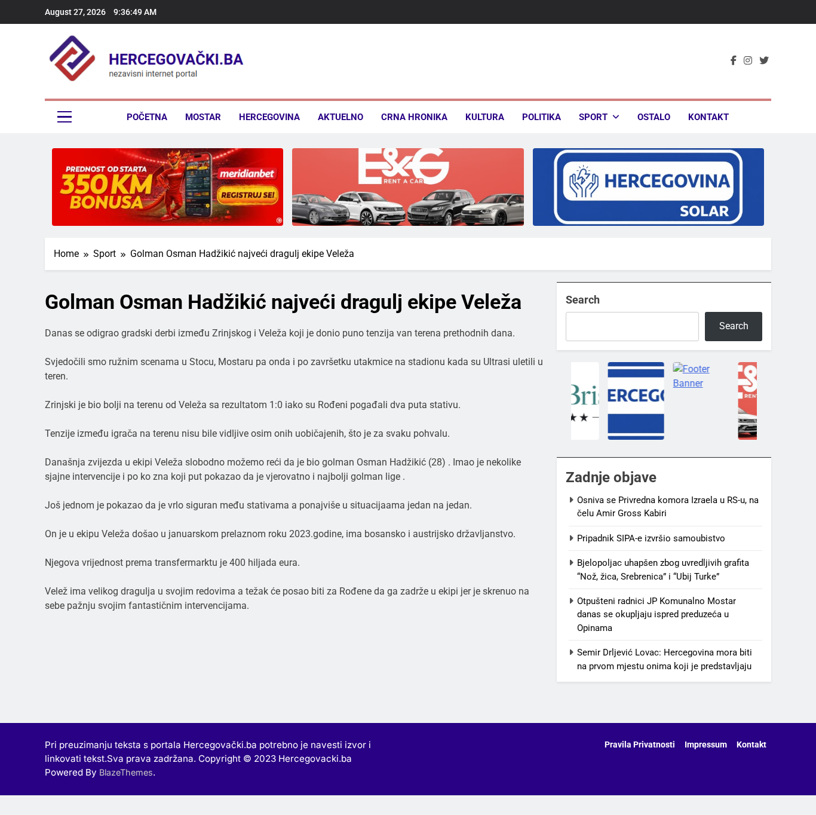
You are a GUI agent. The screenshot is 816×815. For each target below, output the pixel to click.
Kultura (484, 117)
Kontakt (708, 117)
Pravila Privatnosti (640, 745)
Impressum (706, 745)
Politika (541, 117)
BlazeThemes (126, 772)
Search (583, 299)
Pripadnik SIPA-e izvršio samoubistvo (651, 538)
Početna (147, 117)
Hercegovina (269, 117)
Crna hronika (414, 117)
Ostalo (653, 117)
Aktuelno (340, 117)
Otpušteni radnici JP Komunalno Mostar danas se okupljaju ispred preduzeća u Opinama (656, 614)
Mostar (203, 117)
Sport (593, 117)
